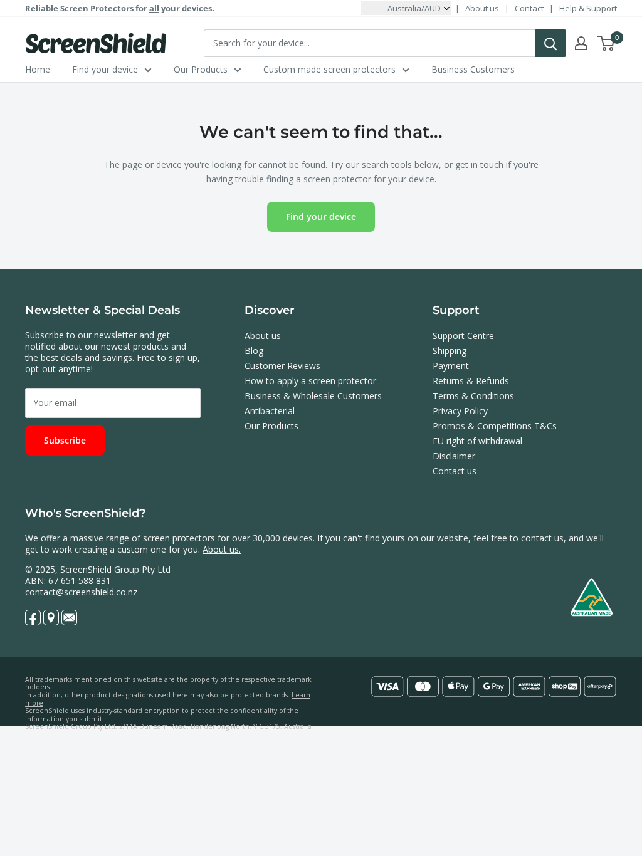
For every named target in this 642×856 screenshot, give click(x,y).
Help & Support (588, 8)
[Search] (550, 43)
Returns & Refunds (471, 381)
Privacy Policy (460, 411)
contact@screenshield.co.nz (81, 592)
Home (37, 69)
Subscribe (65, 440)
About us (482, 8)
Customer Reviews (282, 366)
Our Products (201, 69)
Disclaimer (454, 456)
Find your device (105, 69)
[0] (606, 43)
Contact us (454, 471)
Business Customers (473, 69)
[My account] (581, 43)
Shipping (449, 351)
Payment (451, 366)
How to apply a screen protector (310, 381)
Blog (254, 351)
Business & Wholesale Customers (313, 396)
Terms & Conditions (473, 396)
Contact (529, 8)
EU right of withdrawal (477, 441)
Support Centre (463, 336)
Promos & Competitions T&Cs (495, 426)
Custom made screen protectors (329, 69)
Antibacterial (270, 411)
